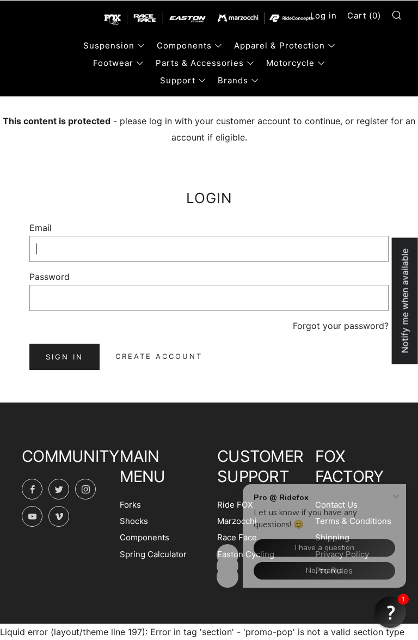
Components (184, 45)
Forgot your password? (341, 325)
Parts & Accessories (200, 63)
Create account (158, 356)
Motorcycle (290, 63)
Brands (233, 80)
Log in (323, 15)
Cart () (364, 15)
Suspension (108, 45)
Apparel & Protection (279, 45)
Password (49, 276)
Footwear (113, 63)
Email (40, 227)
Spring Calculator (153, 554)
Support (177, 80)
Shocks (134, 521)
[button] (390, 612)
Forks (130, 504)
